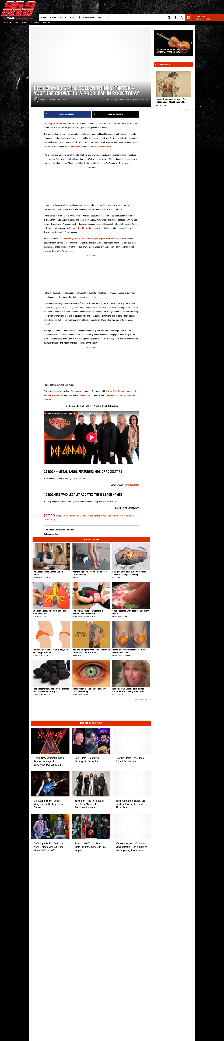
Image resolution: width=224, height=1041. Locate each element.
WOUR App (35, 23)
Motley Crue (111, 391)
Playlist (73, 17)
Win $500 (46, 23)
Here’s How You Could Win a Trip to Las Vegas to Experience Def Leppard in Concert (49, 761)
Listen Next (74, 146)
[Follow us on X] (182, 17)
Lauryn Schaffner (131, 485)
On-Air (53, 17)
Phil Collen (62, 123)
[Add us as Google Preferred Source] (169, 17)
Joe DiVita (43, 100)
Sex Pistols (116, 238)
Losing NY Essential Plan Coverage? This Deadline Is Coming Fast (172, 51)
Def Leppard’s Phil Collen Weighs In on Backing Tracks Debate (49, 804)
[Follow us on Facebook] (175, 17)
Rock (57, 534)
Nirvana (91, 238)
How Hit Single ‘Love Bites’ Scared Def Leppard (130, 759)
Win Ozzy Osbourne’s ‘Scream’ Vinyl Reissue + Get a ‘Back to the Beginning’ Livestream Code (131, 847)
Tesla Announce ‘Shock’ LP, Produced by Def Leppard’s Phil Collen (130, 804)
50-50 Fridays (21, 23)
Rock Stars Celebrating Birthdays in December (87, 759)
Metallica (68, 238)
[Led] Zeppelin (84, 228)
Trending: (8, 23)
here (108, 395)
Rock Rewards (88, 17)
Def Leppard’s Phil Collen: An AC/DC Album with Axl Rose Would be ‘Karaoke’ (49, 847)
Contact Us (103, 17)
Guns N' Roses (80, 238)
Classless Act (86, 395)
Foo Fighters (101, 238)
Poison (121, 391)
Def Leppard (49, 123)
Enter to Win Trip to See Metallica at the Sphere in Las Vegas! (90, 847)
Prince (72, 228)
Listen (63, 17)
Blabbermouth (104, 146)
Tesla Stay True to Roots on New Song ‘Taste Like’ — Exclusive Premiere (89, 804)
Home (43, 17)
